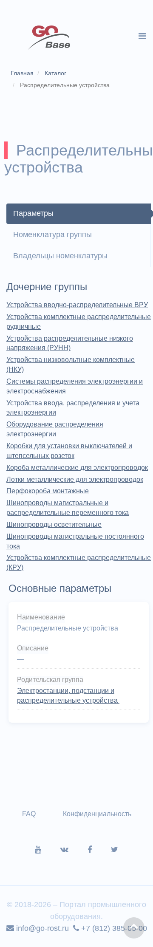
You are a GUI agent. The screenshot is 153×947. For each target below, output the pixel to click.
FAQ (29, 813)
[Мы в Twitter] (114, 849)
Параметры (33, 213)
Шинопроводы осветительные (54, 524)
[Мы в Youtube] (47, 849)
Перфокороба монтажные (47, 491)
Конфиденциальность (97, 813)
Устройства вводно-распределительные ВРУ (77, 304)
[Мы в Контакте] (74, 849)
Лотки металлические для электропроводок (74, 479)
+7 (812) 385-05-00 (113, 928)
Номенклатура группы (52, 234)
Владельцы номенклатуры (60, 256)
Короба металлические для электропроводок (77, 467)
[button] (133, 928)
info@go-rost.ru (41, 928)
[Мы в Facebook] (99, 849)
